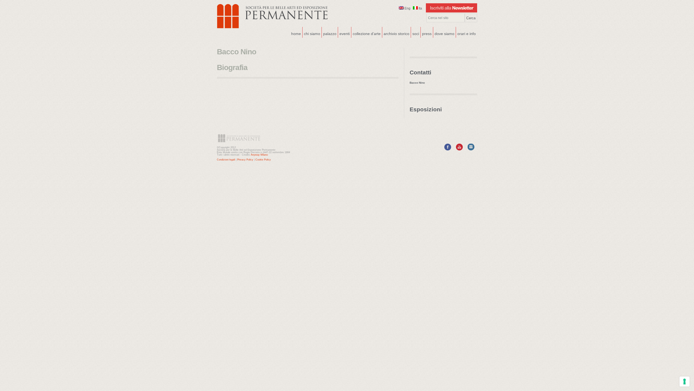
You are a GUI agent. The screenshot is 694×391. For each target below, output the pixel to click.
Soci (415, 33)
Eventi (344, 33)
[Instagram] (471, 149)
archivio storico (396, 33)
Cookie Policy (263, 159)
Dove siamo (443, 33)
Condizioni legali (226, 159)
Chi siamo (311, 33)
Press (427, 33)
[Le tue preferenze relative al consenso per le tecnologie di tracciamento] (684, 381)
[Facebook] (447, 149)
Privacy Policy (245, 159)
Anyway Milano (259, 154)
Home (296, 33)
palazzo (329, 33)
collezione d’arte (367, 33)
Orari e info (466, 33)
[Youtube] (459, 149)
